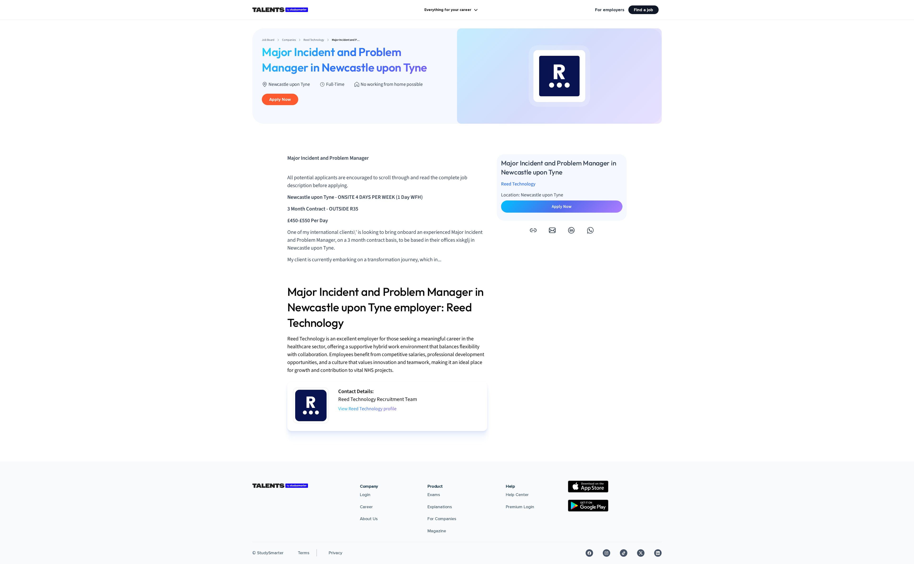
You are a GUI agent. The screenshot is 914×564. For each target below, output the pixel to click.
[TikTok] (623, 553)
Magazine (436, 530)
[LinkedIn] (658, 553)
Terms (303, 552)
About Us (369, 518)
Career (366, 506)
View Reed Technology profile (367, 408)
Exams (433, 494)
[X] (641, 553)
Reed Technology (518, 184)
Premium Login (520, 506)
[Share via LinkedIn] (571, 230)
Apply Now (280, 99)
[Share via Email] (552, 230)
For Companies (441, 518)
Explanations (439, 506)
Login (365, 494)
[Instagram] (606, 553)
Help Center (517, 494)
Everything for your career (447, 9)
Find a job (643, 9)
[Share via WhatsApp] (590, 230)
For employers (609, 9)
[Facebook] (589, 553)
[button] (533, 230)
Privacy (335, 552)
